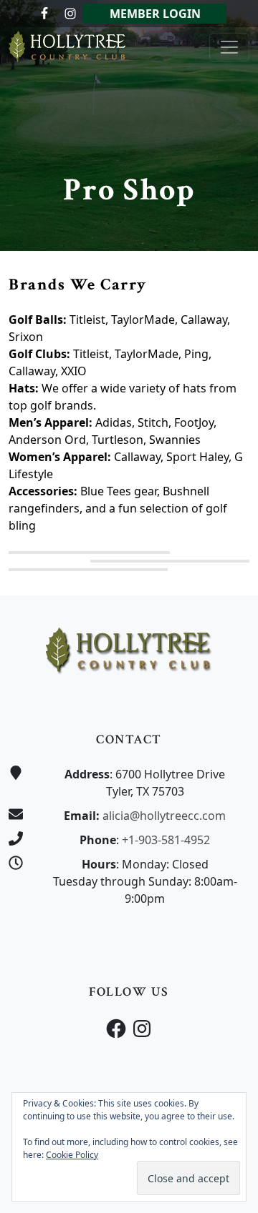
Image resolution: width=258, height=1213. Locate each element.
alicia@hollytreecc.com (164, 815)
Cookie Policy (72, 1155)
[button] (89, 552)
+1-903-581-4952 (166, 840)
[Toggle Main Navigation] (229, 47)
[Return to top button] (230, 568)
